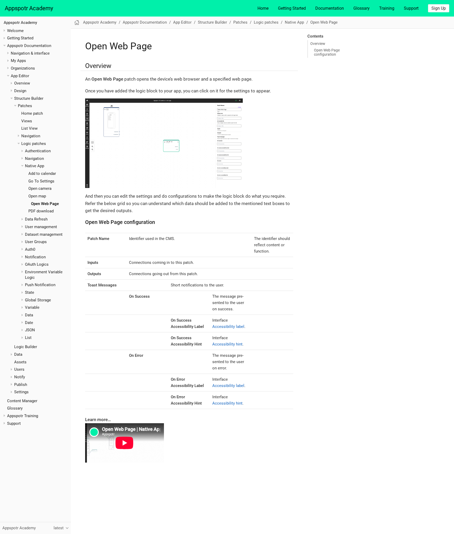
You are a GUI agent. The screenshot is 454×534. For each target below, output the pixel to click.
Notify (19, 377)
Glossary (361, 8)
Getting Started (292, 8)
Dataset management (44, 234)
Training (386, 8)
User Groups (36, 241)
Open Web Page (45, 203)
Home (263, 8)
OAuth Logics (37, 264)
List (28, 337)
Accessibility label (228, 326)
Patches (25, 105)
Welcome (15, 30)
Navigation (30, 136)
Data (29, 315)
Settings (21, 392)
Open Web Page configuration (327, 52)
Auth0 (30, 249)
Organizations (23, 68)
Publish (20, 384)
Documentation (329, 8)
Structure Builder (28, 98)
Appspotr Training (22, 415)
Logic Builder (25, 346)
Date (29, 322)
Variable (32, 307)
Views (26, 120)
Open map (37, 196)
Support (411, 8)
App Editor (20, 75)
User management (41, 226)
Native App (34, 166)
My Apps (18, 60)
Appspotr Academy (29, 8)
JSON (30, 330)
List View (29, 128)
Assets (20, 362)
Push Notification (40, 284)
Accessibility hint (227, 344)
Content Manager (22, 400)
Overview (22, 83)
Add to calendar (42, 173)
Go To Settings (41, 181)
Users (19, 369)
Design (20, 90)
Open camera (39, 188)
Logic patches (33, 143)
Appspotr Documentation (29, 45)
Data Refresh (36, 219)
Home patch (32, 113)
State (29, 292)
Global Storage (38, 300)
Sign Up (438, 8)
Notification (35, 256)
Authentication (38, 151)
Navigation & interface (30, 53)
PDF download (41, 211)
